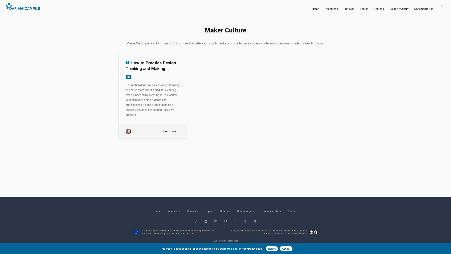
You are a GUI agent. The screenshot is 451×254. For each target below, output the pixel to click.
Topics (364, 9)
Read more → (171, 131)
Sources (379, 9)
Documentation (423, 9)
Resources (331, 9)
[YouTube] (215, 221)
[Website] (255, 221)
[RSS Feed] (235, 221)
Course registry (399, 9)
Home (315, 9)
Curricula (349, 9)
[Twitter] (196, 221)
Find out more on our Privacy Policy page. (238, 248)
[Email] (245, 221)
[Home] (23, 6)
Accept (286, 248)
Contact (292, 211)
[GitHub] (225, 221)
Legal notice (232, 241)
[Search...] (442, 7)
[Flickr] (206, 221)
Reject (272, 248)
